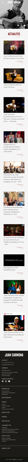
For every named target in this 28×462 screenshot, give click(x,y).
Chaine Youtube (6, 406)
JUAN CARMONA (14, 2)
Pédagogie (4, 427)
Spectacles (6, 421)
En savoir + (20, 61)
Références (5, 394)
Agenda (21, 21)
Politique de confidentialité (9, 439)
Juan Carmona (5, 391)
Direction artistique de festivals (10, 432)
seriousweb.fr (20, 459)
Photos (4, 404)
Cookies (4, 441)
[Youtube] (24, 25)
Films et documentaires (8, 409)
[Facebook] (18, 25)
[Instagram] (21, 25)
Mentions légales (6, 438)
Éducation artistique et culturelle (10, 429)
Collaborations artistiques (8, 392)
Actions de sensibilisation (8, 431)
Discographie (6, 397)
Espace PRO (6, 412)
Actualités (21, 17)
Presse (3, 407)
